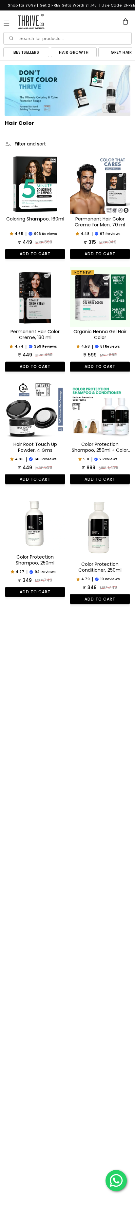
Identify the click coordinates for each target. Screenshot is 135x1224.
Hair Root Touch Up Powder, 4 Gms (35, 447)
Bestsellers (26, 52)
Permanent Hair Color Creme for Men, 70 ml (100, 222)
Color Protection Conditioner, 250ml (100, 567)
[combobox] (74, 38)
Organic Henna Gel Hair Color (99, 335)
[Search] (11, 38)
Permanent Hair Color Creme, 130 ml (35, 335)
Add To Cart (35, 254)
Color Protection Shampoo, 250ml (35, 560)
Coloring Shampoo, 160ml (35, 219)
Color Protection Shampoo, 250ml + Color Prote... (100, 447)
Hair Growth (74, 52)
